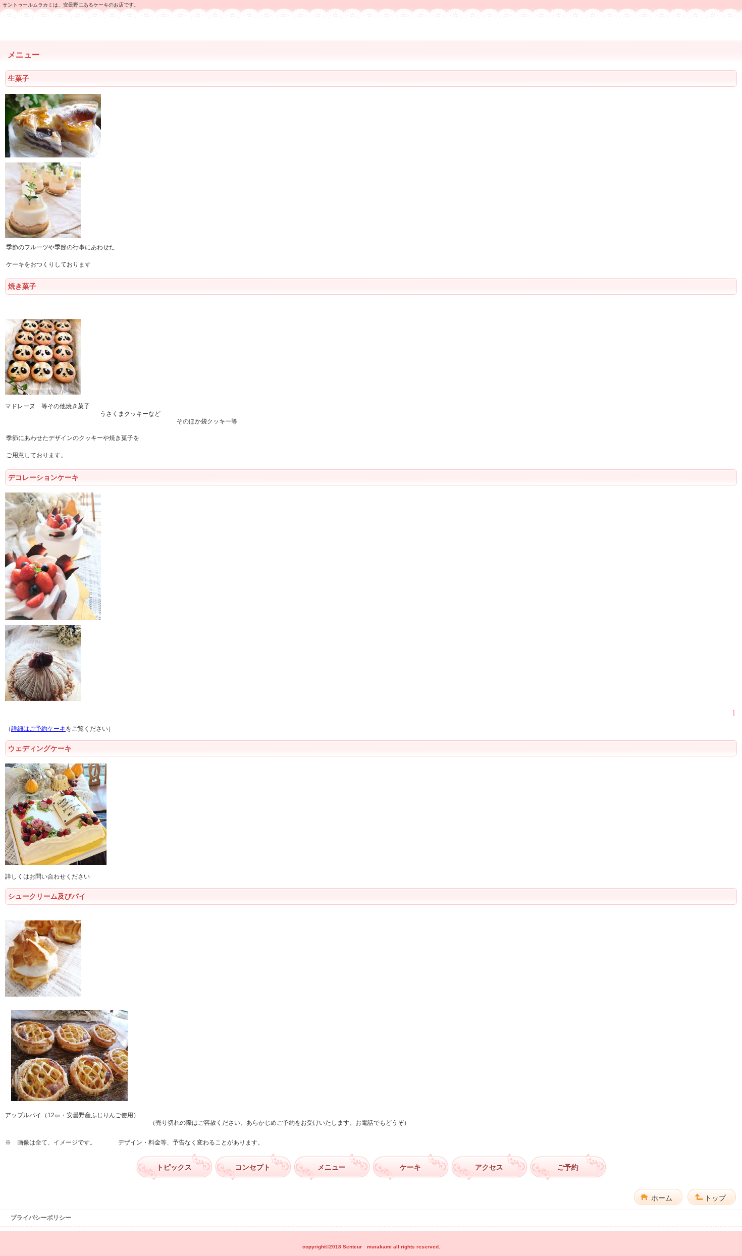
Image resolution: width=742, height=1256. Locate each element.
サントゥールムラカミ (371, 28)
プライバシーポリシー (41, 1217)
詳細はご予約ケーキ (38, 728)
